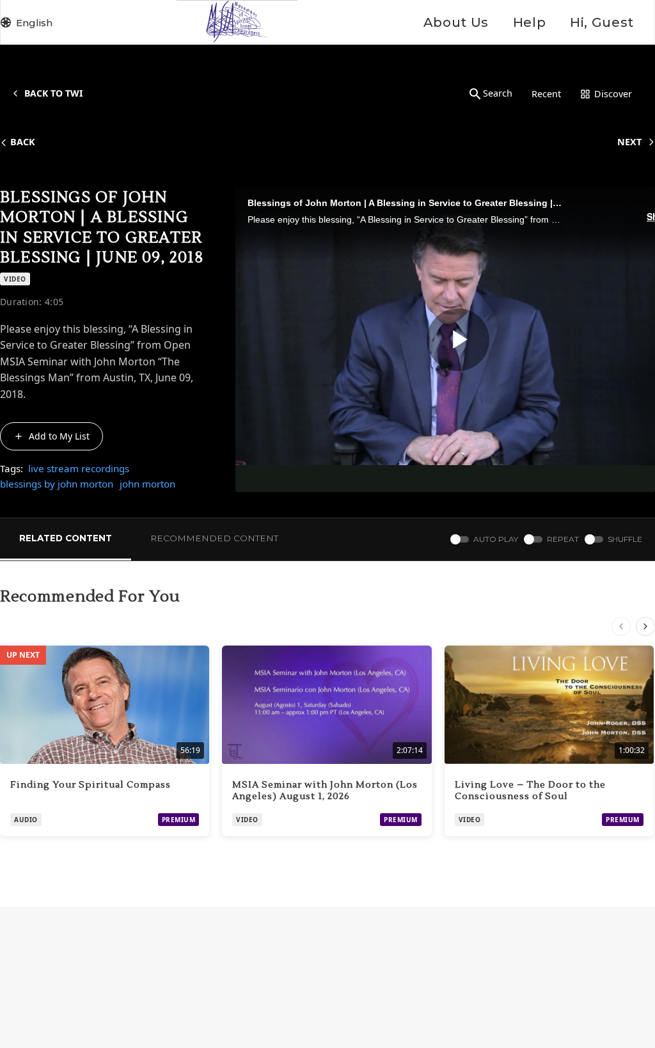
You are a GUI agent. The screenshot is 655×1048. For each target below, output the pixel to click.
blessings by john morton (56, 483)
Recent (546, 94)
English (34, 23)
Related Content (65, 538)
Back (22, 142)
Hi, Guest (602, 22)
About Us (456, 22)
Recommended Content (214, 538)
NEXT (629, 142)
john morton (147, 483)
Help (529, 22)
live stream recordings (78, 468)
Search (497, 93)
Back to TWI (53, 93)
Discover (613, 94)
